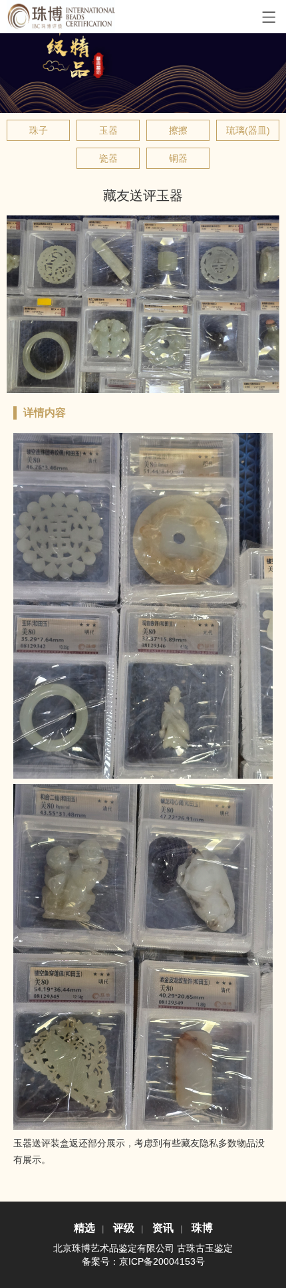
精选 (84, 1227)
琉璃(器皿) (248, 130)
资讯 (163, 1227)
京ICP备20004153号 (162, 1261)
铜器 (178, 158)
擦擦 (178, 130)
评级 (123, 1227)
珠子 (38, 130)
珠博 (202, 1227)
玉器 (108, 130)
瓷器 (108, 158)
